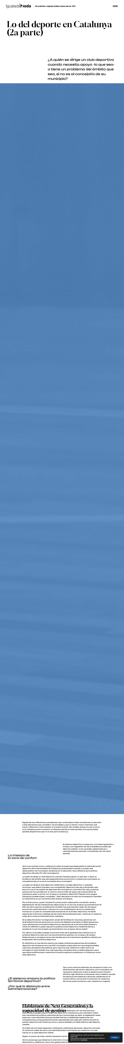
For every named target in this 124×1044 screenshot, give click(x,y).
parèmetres (84, 1040)
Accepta (114, 1037)
